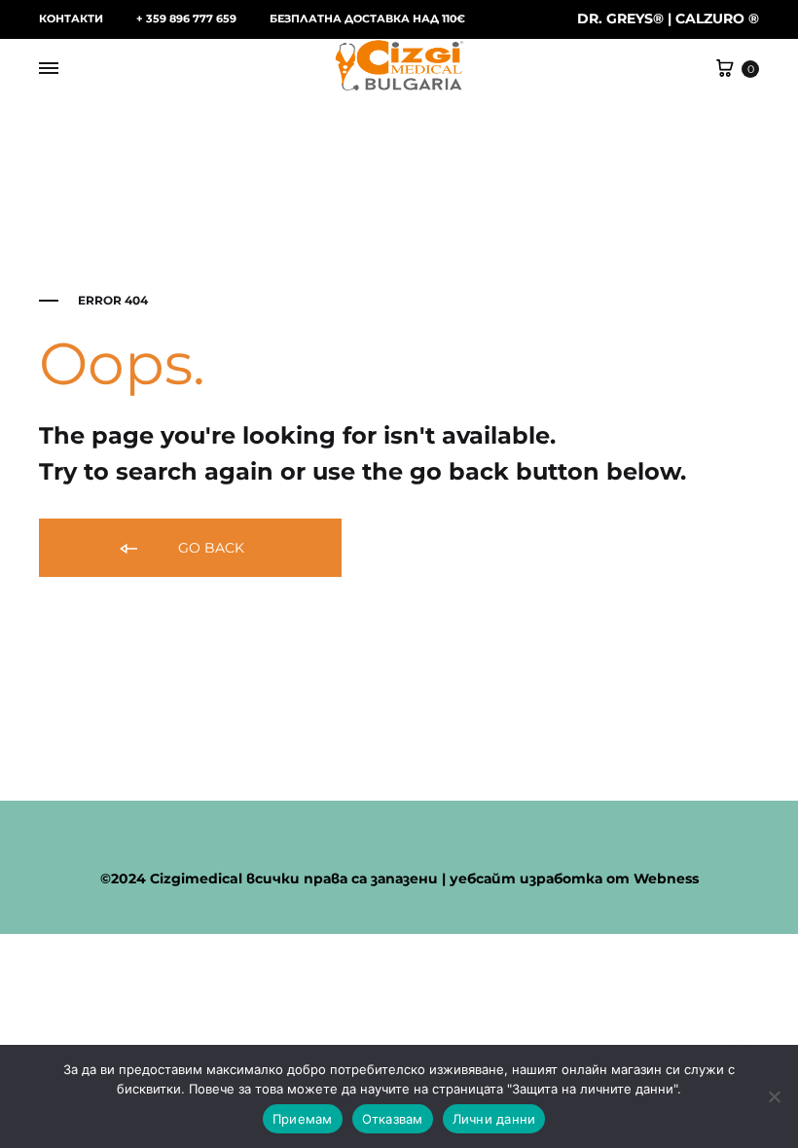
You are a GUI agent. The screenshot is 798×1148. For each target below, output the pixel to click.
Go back (209, 547)
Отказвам (392, 1119)
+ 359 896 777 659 (186, 18)
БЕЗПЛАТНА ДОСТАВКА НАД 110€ (367, 18)
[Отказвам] (773, 1096)
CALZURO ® (717, 18)
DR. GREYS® (620, 18)
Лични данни (494, 1119)
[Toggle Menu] (48, 69)
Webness (666, 878)
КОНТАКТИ (71, 18)
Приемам (302, 1119)
